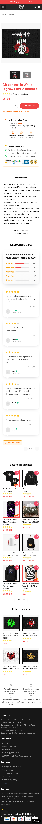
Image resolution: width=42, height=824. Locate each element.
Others (11, 14)
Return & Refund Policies (10, 773)
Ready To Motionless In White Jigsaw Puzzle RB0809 (11, 635)
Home (3, 14)
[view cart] (38, 7)
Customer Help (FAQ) (9, 780)
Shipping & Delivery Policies (11, 767)
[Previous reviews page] (26, 449)
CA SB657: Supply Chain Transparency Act (17, 756)
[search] (35, 7)
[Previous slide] (4, 43)
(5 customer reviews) (20, 94)
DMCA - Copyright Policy (10, 753)
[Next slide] (37, 43)
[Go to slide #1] (15, 75)
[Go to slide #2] (27, 75)
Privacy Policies (7, 749)
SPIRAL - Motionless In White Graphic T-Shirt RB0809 (30, 586)
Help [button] (37, 821)
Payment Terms (7, 770)
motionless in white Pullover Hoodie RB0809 (10, 586)
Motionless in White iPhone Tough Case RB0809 (10, 522)
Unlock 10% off (5, 813)
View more (21, 600)
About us (5, 743)
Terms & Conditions (9, 746)
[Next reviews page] (37, 449)
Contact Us (6, 776)
